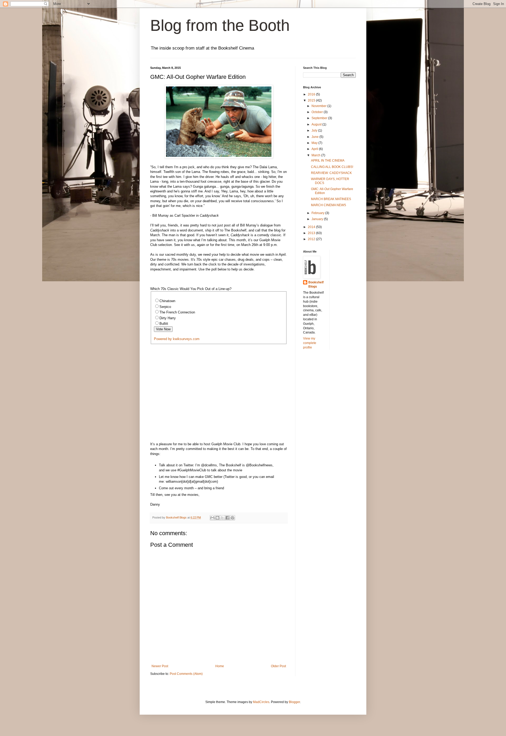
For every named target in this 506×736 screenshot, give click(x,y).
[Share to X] (222, 517)
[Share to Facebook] (227, 517)
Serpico (165, 307)
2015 (312, 100)
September (320, 118)
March (316, 155)
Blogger (294, 702)
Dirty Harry (167, 318)
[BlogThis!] (217, 517)
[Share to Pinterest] (232, 517)
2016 (312, 94)
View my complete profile (309, 343)
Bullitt (163, 324)
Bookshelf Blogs (316, 284)
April (315, 149)
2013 (312, 233)
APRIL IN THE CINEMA (327, 160)
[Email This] (212, 517)
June (315, 137)
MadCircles (261, 702)
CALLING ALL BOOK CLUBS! (332, 167)
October (318, 112)
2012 (312, 239)
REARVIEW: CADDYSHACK (331, 173)
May (315, 143)
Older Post (278, 666)
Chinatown (167, 301)
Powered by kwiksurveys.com (177, 339)
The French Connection (177, 312)
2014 (312, 227)
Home (219, 666)
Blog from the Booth (220, 25)
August (317, 124)
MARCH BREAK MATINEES (331, 199)
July (315, 130)
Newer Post (160, 666)
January (318, 219)
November (319, 106)
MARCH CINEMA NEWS (328, 205)
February (318, 213)
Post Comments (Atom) (186, 674)
